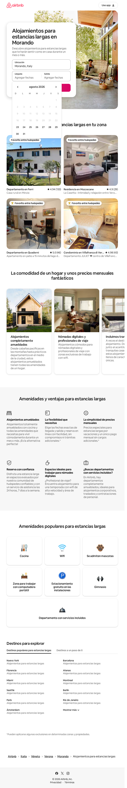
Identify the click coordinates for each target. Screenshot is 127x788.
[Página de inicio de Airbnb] (15, 5)
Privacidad (55, 782)
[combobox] (41, 66)
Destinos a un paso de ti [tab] (70, 650)
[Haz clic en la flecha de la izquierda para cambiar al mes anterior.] (18, 87)
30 (17, 133)
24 (24, 127)
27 (43, 127)
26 (37, 127)
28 (49, 127)
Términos (69, 782)
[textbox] (27, 78)
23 (17, 127)
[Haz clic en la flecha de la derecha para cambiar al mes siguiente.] (56, 87)
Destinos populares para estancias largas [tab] (29, 650)
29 (56, 127)
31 (24, 133)
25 (30, 127)
